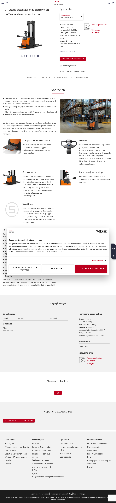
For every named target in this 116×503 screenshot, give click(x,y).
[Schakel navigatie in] (2, 3)
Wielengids (96, 30)
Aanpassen (57, 269)
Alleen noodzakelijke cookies (25, 269)
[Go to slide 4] (30, 56)
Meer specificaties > (67, 51)
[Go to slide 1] (22, 56)
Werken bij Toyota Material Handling (16, 459)
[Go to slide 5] (32, 56)
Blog (89, 457)
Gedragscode (65, 456)
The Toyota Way (66, 443)
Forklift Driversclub (95, 453)
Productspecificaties (94, 358)
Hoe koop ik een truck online (41, 455)
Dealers (8, 463)
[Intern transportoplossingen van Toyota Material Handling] (59, 3)
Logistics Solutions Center (16, 453)
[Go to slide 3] (27, 56)
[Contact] (108, 3)
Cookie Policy (67, 494)
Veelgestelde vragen (40, 460)
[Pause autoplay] (38, 56)
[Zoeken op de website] (7, 3)
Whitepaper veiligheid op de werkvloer (99, 462)
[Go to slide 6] (34, 56)
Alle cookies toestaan (91, 269)
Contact (35, 443)
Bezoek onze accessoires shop (19, 421)
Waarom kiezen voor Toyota (17, 447)
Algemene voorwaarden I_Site (42, 468)
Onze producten (94, 447)
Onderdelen (92, 450)
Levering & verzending (41, 447)
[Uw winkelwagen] (113, 3)
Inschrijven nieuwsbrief (97, 443)
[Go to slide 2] (24, 56)
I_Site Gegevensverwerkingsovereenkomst (48, 475)
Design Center (11, 450)
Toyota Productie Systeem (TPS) (71, 448)
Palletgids (95, 32)
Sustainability (65, 453)
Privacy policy (55, 494)
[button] (113, 248)
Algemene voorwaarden (42, 463)
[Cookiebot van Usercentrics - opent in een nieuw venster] (97, 231)
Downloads (92, 467)
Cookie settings (79, 494)
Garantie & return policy (42, 450)
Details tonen (97, 261)
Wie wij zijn (9, 443)
